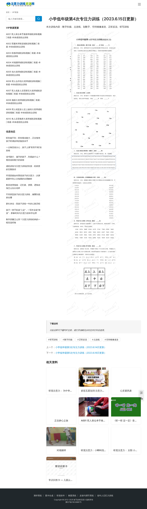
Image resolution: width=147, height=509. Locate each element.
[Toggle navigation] (139, 4)
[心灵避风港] (126, 381)
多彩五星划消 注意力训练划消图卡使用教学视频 (94, 390)
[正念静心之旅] (61, 410)
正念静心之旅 (61, 420)
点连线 (97, 339)
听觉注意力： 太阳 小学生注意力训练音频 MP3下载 (127, 450)
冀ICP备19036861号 (73, 502)
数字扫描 (68, 339)
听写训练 (54, 339)
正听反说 (83, 339)
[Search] (38, 18)
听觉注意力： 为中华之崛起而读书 (62, 390)
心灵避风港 (126, 390)
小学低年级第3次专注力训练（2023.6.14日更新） (80, 347)
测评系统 (38, 495)
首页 (7, 12)
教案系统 (72, 495)
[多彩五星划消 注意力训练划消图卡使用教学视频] (93, 381)
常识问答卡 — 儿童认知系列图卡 (62, 480)
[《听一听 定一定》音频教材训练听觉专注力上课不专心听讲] (126, 410)
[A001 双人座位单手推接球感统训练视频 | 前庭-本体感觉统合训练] (93, 410)
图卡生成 (49, 495)
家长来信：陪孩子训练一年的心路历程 (23, 203)
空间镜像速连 (112, 339)
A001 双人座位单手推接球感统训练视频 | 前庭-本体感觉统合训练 (94, 420)
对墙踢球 (61, 450)
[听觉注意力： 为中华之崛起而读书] (61, 381)
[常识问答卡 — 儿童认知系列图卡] (61, 470)
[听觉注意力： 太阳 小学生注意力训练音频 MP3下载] (126, 440)
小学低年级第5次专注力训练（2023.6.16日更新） (80, 352)
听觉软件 (61, 495)
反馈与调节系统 (87, 495)
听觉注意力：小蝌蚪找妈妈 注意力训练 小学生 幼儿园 (94, 450)
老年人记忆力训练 (105, 495)
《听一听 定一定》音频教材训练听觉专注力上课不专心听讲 (127, 420)
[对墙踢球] (61, 440)
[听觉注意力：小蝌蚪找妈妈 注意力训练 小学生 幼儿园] (93, 440)
